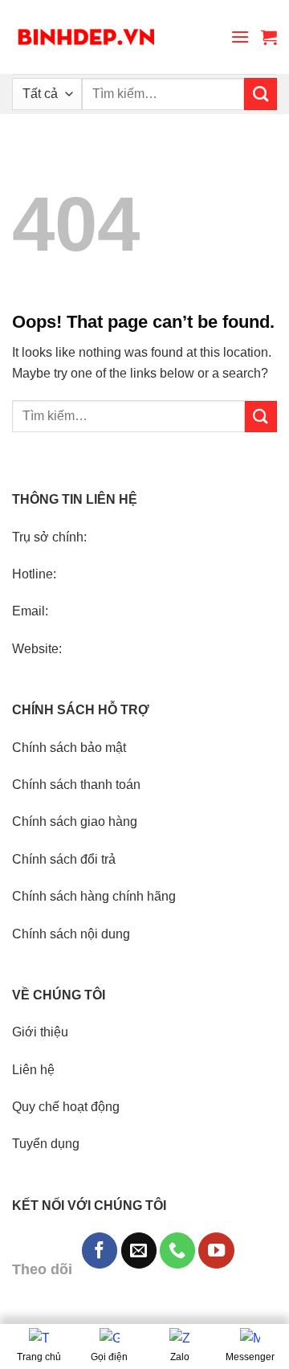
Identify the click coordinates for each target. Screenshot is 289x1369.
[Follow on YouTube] (216, 1250)
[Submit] (260, 94)
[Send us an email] (139, 1250)
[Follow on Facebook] (99, 1250)
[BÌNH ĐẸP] (86, 37)
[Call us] (177, 1250)
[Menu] (240, 36)
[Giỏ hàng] (269, 37)
